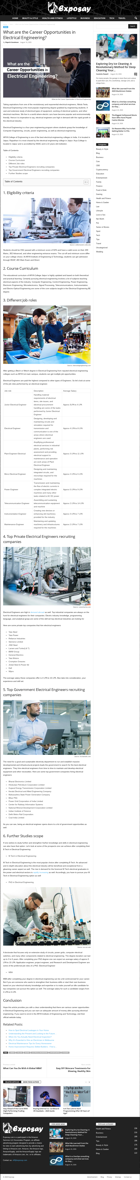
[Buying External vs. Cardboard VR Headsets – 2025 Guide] (47, 1096)
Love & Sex (100, 215)
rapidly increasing (40, 872)
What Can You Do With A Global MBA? (22, 1068)
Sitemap (118, 1177)
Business (85, 18)
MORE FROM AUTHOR (31, 1082)
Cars (98, 161)
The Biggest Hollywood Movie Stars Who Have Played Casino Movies (124, 117)
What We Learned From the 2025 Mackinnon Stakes (123, 89)
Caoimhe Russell (102, 74)
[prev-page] (86, 1082)
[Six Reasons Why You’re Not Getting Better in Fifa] (103, 132)
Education (99, 18)
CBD (98, 165)
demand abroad (37, 612)
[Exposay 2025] (70, 7)
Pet (97, 223)
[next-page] (89, 1082)
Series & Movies (102, 227)
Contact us (128, 1177)
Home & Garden (102, 202)
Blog (98, 153)
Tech (111, 18)
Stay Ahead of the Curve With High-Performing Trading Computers (15, 1110)
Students (65, 1053)
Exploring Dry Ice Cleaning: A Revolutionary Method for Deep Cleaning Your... (116, 67)
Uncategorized (101, 248)
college (19, 1053)
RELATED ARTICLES (12, 1082)
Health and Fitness (52, 18)
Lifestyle (71, 18)
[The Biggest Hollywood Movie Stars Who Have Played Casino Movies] (103, 119)
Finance (99, 186)
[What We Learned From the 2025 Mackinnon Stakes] (103, 92)
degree (27, 1053)
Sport (98, 231)
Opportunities (55, 1053)
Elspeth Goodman (12, 42)
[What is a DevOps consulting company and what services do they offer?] (103, 105)
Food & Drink (101, 190)
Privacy (109, 1177)
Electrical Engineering (40, 1053)
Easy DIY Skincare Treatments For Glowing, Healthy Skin (73, 1069)
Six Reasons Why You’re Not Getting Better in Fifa (123, 129)
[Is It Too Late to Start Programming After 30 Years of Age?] (77, 1096)
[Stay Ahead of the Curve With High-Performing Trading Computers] (16, 1096)
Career (12, 1053)
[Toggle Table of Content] (85, 182)
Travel (122, 18)
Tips (98, 239)
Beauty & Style (30, 18)
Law (97, 207)
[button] (136, 18)
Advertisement (92, 1177)
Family (98, 182)
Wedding (99, 252)
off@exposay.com (20, 1160)
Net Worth (100, 219)
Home (15, 18)
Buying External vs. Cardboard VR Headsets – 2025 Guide (46, 1109)
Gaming (99, 194)
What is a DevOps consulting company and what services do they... (124, 104)
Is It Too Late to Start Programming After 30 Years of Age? (76, 1110)
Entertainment (101, 178)
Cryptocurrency (102, 170)
